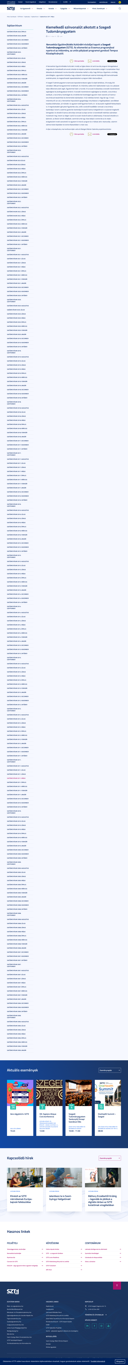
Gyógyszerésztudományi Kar (15, 1325)
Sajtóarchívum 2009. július (16, 872)
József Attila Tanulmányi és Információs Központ (60, 1318)
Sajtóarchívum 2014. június (16, 621)
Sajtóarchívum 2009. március (17, 889)
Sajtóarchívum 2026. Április (16, 32)
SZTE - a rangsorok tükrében (54, 1253)
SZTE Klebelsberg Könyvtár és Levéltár (57, 1261)
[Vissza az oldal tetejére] (117, 1286)
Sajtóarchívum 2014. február (17, 637)
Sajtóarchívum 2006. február (17, 1046)
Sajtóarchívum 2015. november (18, 547)
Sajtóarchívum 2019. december (17, 338)
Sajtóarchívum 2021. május (16, 267)
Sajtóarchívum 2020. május (16, 318)
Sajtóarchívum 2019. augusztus (18, 357)
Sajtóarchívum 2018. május (16, 420)
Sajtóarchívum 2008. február (17, 944)
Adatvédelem (103, 2)
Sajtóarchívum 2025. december (17, 40)
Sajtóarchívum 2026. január (16, 36)
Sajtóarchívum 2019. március (17, 377)
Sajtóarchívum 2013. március (17, 684)
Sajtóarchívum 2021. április (16, 271)
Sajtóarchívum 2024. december (17, 87)
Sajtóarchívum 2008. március (17, 940)
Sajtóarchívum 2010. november (18, 803)
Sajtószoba (27, 16)
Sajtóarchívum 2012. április (16, 731)
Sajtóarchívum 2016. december (17, 492)
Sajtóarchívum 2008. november (18, 905)
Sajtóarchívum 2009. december (17, 850)
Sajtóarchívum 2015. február (17, 586)
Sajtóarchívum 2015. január (16, 590)
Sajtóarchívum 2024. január (16, 134)
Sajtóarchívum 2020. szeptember (14, 301)
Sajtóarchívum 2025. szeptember (14, 53)
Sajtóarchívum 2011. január (16, 795)
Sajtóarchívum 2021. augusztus (18, 254)
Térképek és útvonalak (94, 1315)
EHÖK (47, 1325)
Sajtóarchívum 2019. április (16, 373)
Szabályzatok (50, 1309)
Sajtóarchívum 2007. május (16, 983)
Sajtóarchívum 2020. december (17, 287)
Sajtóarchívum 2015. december (17, 543)
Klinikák (48, 1344)
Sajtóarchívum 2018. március (17, 428)
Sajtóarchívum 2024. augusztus (18, 105)
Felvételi (20, 2)
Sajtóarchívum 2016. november (18, 496)
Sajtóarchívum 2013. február (17, 688)
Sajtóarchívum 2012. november (18, 700)
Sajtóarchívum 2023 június (16, 164)
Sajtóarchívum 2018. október (17, 398)
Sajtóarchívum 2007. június (16, 979)
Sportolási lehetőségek (92, 1253)
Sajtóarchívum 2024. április (16, 122)
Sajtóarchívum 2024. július (16, 109)
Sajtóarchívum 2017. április (16, 475)
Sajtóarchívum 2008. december (17, 901)
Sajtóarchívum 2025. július (16, 58)
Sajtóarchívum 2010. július (16, 821)
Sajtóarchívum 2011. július (16, 770)
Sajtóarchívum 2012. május (16, 727)
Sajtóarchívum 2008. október (17, 909)
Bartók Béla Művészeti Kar (15, 1309)
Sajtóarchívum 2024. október (17, 95)
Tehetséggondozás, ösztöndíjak (16, 1249)
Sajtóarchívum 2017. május (16, 471)
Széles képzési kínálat (52, 1249)
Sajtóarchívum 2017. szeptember (14, 454)
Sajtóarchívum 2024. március (17, 126)
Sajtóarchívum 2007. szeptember (14, 965)
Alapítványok (50, 1306)
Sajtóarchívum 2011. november (18, 752)
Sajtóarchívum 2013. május (16, 676)
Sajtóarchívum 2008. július (16, 923)
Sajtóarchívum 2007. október (17, 960)
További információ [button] (97, 1361)
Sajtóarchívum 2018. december (17, 390)
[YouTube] (108, 1325)
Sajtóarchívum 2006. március (17, 1042)
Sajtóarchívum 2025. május (16, 66)
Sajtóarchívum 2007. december (17, 952)
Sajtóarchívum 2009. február (17, 893)
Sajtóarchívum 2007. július (16, 974)
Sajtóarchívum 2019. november (18, 342)
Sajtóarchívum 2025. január (16, 83)
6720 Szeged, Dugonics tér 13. (97, 1306)
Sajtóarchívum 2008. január (16, 948)
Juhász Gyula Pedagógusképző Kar (17, 1328)
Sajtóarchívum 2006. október (17, 1011)
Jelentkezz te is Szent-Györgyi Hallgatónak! (60, 1197)
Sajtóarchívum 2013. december (17, 645)
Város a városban (90, 1261)
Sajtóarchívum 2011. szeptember (14, 761)
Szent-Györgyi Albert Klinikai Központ (57, 1341)
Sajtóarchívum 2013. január (16, 692)
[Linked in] (87, 1325)
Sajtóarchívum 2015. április (16, 578)
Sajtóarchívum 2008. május (16, 932)
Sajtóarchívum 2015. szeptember (14, 556)
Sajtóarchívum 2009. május (16, 880)
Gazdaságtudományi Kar (14, 1322)
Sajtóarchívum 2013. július (16, 668)
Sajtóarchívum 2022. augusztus (18, 207)
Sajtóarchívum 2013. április (16, 680)
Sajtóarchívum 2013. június (16, 672)
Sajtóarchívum (34, 16)
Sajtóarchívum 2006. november (18, 1007)
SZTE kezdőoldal (11, 2)
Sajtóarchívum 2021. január (16, 283)
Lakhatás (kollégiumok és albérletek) (96, 1249)
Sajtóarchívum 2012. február (17, 739)
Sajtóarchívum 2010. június (16, 825)
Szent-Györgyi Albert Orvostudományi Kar (19, 1337)
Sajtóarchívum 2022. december (17, 189)
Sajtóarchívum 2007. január (16, 999)
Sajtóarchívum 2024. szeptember (14, 100)
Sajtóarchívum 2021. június (16, 263)
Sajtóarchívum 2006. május (16, 1034)
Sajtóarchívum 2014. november (18, 598)
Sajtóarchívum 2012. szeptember (14, 710)
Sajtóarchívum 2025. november (18, 44)
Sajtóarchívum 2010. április (16, 833)
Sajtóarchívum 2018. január (16, 437)
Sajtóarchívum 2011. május (47, 16)
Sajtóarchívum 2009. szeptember (14, 863)
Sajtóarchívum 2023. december (17, 138)
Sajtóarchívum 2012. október (17, 705)
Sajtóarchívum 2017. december (17, 441)
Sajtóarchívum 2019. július (16, 361)
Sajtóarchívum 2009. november (18, 854)
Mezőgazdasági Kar (12, 1331)
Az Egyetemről (25, 8)
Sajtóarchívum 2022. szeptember (14, 202)
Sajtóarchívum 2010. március (17, 837)
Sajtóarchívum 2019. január (16, 385)
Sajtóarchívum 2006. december (17, 1003)
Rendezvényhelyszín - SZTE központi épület (59, 1322)
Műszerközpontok (80, 8)
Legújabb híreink (15, 1191)
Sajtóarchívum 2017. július (16, 463)
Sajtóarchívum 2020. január (16, 334)
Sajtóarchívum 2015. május (16, 574)
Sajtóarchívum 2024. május (16, 117)
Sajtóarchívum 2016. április (16, 527)
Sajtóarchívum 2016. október (17, 500)
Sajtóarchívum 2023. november (18, 142)
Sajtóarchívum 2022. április (16, 220)
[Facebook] (94, 1325)
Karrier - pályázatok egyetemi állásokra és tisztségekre (62, 1331)
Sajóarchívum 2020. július (16, 310)
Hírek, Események (98, 8)
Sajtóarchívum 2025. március (17, 75)
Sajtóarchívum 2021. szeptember (14, 249)
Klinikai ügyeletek (51, 1347)
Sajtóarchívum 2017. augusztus (18, 459)
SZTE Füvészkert (51, 1266)
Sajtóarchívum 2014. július (16, 617)
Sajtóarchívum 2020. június (16, 314)
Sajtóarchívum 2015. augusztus (18, 561)
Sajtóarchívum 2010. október (17, 807)
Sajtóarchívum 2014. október (17, 602)
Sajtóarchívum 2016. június (16, 518)
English (113, 2)
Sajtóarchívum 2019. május (16, 369)
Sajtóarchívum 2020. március (17, 326)
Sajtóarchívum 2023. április (16, 173)
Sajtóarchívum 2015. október (17, 551)
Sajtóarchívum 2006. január (16, 1050)
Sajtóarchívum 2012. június (16, 723)
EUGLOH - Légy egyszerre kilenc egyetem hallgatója (22, 1266)
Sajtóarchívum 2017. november (18, 445)
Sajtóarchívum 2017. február (17, 484)
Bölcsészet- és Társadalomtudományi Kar (19, 1312)
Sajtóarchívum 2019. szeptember (14, 352)
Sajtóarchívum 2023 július (16, 160)
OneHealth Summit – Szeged (107, 1115)
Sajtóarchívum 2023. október (17, 146)
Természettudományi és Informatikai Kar (19, 1343)
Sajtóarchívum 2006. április (16, 1038)
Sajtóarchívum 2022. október (17, 197)
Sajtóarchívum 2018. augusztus (18, 408)
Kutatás (51, 8)
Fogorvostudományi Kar (14, 1318)
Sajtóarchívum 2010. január (16, 846)
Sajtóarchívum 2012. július (16, 719)
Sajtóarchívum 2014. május (16, 625)
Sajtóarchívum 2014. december (17, 594)
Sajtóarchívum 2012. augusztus (18, 715)
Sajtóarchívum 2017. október (17, 449)
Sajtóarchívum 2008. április (16, 936)
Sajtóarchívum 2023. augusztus (18, 156)
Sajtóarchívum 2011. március (17, 786)
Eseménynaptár (106, 1070)
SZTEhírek (20, 16)
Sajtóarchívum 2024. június (16, 113)
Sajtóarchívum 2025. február (17, 79)
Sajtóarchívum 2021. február (17, 279)
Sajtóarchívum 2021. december (17, 236)
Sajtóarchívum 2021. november (18, 240)
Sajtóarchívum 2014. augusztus (18, 612)
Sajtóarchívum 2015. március (17, 582)
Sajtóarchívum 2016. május (16, 522)
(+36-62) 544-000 (93, 1309)
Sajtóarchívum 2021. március (17, 275)
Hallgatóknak (42, 2)
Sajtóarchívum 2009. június (16, 876)
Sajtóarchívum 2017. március (17, 480)
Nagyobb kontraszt (120, 2)
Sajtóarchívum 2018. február (17, 432)
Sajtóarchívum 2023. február (17, 181)
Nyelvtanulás (11, 1257)
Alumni (65, 2)
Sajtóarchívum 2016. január (16, 539)
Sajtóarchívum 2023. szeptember (14, 151)
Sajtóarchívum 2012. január (16, 743)
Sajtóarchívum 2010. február (17, 842)
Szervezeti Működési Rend (54, 1312)
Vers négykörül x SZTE (19, 1114)
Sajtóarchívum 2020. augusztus (18, 306)
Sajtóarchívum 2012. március (17, 735)
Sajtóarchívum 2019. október (17, 347)
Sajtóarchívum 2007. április (16, 987)
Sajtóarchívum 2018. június (16, 416)
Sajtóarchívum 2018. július (16, 412)
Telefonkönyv (92, 2)
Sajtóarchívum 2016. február (17, 535)
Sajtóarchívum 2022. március (17, 224)
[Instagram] (101, 1325)
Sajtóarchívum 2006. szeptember (14, 1016)
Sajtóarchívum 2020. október (17, 295)
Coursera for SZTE (12, 1261)
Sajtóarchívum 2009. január (16, 897)
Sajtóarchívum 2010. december (17, 799)
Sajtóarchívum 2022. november (18, 193)
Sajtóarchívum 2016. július (16, 514)
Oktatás (39, 8)
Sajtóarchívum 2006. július (16, 1026)
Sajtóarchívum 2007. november (18, 956)
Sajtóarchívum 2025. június (16, 62)
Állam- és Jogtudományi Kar (15, 1306)
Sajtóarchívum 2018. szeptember (14, 403)
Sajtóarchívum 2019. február (17, 381)
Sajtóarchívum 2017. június (16, 467)
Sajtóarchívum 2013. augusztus (18, 664)
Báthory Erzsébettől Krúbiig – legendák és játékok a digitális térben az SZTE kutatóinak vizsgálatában (102, 1200)
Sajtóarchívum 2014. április (16, 629)
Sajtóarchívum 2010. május (16, 829)
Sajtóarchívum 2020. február (17, 330)
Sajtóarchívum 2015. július (16, 565)
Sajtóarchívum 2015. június (16, 569)
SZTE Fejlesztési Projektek (54, 1328)
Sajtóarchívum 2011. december (17, 747)
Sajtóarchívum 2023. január (16, 185)
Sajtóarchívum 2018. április (16, 424)
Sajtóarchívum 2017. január (16, 488)
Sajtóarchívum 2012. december (17, 696)
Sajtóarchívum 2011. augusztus (18, 766)
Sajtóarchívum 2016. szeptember (14, 505)
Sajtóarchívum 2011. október (17, 756)
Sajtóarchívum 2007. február (17, 995)
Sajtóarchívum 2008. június (16, 927)
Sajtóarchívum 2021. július (16, 259)
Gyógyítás (63, 8)
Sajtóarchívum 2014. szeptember (14, 607)
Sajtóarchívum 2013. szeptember (14, 658)
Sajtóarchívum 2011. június (16, 774)
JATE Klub (49, 1270)
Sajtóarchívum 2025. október (17, 48)
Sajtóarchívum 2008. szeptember (14, 914)
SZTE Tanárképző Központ (14, 1340)
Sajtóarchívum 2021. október (17, 244)
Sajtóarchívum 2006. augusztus (18, 1022)
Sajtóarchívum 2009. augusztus (18, 868)
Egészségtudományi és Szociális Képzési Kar (20, 1315)
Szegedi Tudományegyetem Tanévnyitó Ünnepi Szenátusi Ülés (77, 1118)
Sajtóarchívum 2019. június (16, 365)
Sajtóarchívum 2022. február (17, 228)
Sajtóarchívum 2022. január (16, 232)
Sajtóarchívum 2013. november (18, 649)
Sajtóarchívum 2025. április (16, 70)
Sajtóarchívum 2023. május (16, 169)
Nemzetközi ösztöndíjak (14, 1253)
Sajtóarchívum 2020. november (18, 291)
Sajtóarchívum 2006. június (16, 1030)
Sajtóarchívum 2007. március (17, 991)
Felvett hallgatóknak (31, 2)
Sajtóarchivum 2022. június (16, 212)
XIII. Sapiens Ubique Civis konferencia (48, 1115)
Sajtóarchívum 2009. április (16, 884)
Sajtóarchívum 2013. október (17, 653)
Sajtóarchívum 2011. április (16, 782)
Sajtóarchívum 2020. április (16, 322)
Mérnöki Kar (10, 1334)
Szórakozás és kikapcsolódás (93, 1257)
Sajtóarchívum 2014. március (17, 633)
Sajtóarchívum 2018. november (18, 394)
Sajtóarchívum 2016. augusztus (18, 510)
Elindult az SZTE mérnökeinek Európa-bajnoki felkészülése (21, 1199)
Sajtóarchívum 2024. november (18, 91)
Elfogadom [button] (120, 1361)
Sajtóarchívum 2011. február (17, 790)
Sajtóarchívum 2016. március (17, 531)
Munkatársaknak (53, 2)
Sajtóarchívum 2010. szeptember (14, 812)
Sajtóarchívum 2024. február (17, 130)
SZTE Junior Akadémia (52, 1257)
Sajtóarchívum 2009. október (17, 858)
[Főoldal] (11, 8)
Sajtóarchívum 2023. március (17, 177)
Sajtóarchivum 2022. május (16, 216)
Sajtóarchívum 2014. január (16, 641)
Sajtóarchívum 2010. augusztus (18, 817)
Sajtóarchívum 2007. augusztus (18, 970)
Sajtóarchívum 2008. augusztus (18, 919)
